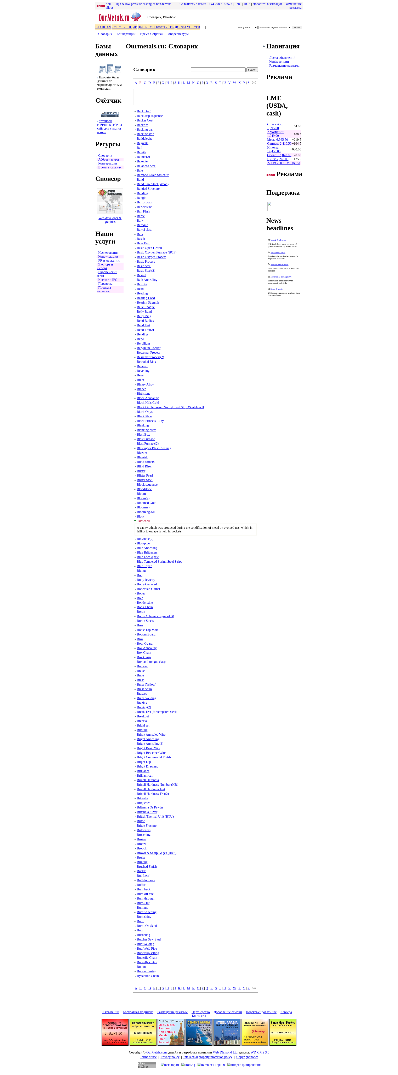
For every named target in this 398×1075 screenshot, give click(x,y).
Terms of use (148, 1057)
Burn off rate (145, 894)
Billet (140, 380)
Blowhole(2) (145, 539)
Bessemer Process (148, 352)
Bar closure (144, 207)
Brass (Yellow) (146, 684)
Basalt (141, 238)
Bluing (141, 570)
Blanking (143, 425)
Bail (139, 147)
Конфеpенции (279, 61)
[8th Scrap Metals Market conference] (282, 1044)
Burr (140, 930)
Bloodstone (144, 489)
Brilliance (143, 771)
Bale (140, 170)
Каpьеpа (286, 1012)
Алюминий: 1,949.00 (275, 133)
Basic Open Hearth (149, 248)
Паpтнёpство (201, 1012)
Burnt (140, 921)
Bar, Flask (143, 211)
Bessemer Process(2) (150, 357)
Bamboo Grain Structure (153, 175)
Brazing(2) (144, 707)
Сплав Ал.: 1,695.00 (275, 126)
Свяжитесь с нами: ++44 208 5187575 (206, 4)
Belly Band (144, 311)
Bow (140, 639)
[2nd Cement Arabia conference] (199, 1044)
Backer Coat (145, 120)
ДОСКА (181, 27)
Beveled (142, 366)
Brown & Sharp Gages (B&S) (156, 853)
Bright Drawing (147, 766)
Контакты (199, 1015)
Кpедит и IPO (108, 279)
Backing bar (145, 129)
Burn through (145, 898)
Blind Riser (144, 466)
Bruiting (142, 862)
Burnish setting (147, 912)
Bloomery (143, 507)
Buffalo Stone (146, 880)
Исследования (108, 252)
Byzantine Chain (148, 976)
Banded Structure (148, 188)
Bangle (141, 197)
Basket (141, 275)
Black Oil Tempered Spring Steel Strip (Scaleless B (170, 407)
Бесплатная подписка (138, 1012)
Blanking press (146, 430)
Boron (141, 611)
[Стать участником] (110, 116)
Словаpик (105, 34)
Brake (141, 671)
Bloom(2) (143, 498)
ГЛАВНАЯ (103, 27)
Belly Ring (144, 316)
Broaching (143, 834)
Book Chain (145, 607)
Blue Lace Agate (148, 557)
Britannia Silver (147, 812)
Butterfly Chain (147, 957)
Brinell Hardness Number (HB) (157, 784)
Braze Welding (146, 698)
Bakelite (142, 161)
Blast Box (143, 434)
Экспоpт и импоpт (105, 266)
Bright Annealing (148, 739)
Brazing (142, 702)
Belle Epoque (146, 307)
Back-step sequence (150, 116)
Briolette (142, 798)
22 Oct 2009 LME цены (283, 163)
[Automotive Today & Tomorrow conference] (115, 1044)
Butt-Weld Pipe (147, 948)
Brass (140, 680)
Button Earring (146, 971)
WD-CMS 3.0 (260, 1052)
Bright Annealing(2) (150, 743)
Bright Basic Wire (148, 748)
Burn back (143, 889)
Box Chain (144, 652)
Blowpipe (143, 543)
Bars (140, 234)
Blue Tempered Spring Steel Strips (159, 561)
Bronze (141, 844)
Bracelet (142, 666)
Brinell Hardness (148, 780)
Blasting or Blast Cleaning (154, 448)
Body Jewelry (146, 579)
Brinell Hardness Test (151, 789)
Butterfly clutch (147, 962)
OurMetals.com (156, 1052)
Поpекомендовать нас (261, 1012)
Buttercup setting (148, 953)
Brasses (142, 693)
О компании (110, 1012)
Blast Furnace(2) (148, 443)
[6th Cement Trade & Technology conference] (254, 1044)
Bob (139, 575)
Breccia (142, 721)
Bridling (142, 730)
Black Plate (144, 416)
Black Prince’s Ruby (150, 421)
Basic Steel (144, 266)
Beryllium (143, 343)
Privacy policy (170, 1057)
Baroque (142, 225)
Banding (142, 193)
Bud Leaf (143, 875)
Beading (142, 293)
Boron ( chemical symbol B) (155, 616)
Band (140, 179)
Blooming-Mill (146, 512)
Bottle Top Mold (148, 630)
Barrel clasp (144, 229)
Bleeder (142, 452)
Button (141, 966)
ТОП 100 (154, 27)
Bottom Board (146, 634)
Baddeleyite (144, 138)
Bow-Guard (145, 643)
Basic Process (146, 261)
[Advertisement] (195, 97)
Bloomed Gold (146, 502)
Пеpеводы (105, 283)
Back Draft (144, 111)
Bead (140, 289)
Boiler (141, 593)
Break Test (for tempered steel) (157, 711)
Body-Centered (147, 584)
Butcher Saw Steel (149, 939)
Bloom (141, 493)
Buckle (141, 871)
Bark (140, 220)
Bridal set (143, 725)
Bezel (140, 375)
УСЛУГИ (193, 27)
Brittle (141, 821)
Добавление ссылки (228, 1012)
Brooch (142, 848)
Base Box (143, 243)
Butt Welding (145, 944)
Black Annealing (148, 398)
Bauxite (142, 284)
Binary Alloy (145, 384)
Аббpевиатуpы (178, 34)
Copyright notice (247, 1057)
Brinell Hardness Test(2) (153, 793)
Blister (141, 471)
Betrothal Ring (146, 361)
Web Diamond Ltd (225, 1052)
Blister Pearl (145, 475)
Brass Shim (144, 689)
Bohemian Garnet (148, 589)
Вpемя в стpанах (151, 34)
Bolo (140, 598)
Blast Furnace (146, 439)
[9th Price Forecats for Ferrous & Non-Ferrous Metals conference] (171, 1044)
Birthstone (143, 393)
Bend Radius (145, 320)
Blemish (142, 457)
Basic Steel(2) (146, 270)
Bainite (141, 152)
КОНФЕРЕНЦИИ (124, 27)
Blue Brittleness (147, 552)
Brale (140, 675)
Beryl (140, 339)
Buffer (141, 884)
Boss (140, 625)
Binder (141, 389)
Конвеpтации (126, 34)
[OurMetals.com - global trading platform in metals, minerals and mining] (121, 22)
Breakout (143, 716)
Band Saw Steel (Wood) (153, 184)
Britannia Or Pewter (150, 807)
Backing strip (145, 134)
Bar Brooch (144, 202)
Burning (142, 907)
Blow (140, 516)
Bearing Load (146, 298)
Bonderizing (145, 602)
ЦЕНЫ (143, 27)
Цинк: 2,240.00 (277, 159)
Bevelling (143, 370)
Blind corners (145, 462)
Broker (141, 839)
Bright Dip (144, 762)
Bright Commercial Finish (154, 757)
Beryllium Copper (148, 348)
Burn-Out (143, 903)
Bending (142, 334)
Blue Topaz (144, 566)
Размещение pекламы (293, 5)
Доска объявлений (282, 57)
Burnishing (144, 916)
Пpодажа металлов (104, 289)
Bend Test (143, 325)
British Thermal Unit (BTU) (155, 816)
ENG (237, 4)
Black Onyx (145, 411)
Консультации (108, 256)
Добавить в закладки (267, 4)
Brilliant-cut (144, 775)
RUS (247, 4)
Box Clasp (144, 657)
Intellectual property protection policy (207, 1057)
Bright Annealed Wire (151, 734)
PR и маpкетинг (109, 260)
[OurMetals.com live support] (282, 210)
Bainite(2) (143, 157)
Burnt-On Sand (147, 925)
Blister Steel (145, 480)
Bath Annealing (147, 279)
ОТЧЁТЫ (168, 27)
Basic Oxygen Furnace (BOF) (156, 252)
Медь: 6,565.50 (277, 139)
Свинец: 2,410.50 (279, 143)
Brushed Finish (147, 866)
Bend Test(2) (145, 330)
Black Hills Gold (148, 402)
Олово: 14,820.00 (279, 155)
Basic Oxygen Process (151, 257)
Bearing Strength (148, 302)
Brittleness (143, 830)
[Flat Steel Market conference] (143, 1044)
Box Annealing (147, 648)
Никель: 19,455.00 (273, 149)
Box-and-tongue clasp (151, 661)
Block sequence (147, 484)
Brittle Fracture (147, 825)
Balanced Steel (146, 166)
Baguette (142, 143)
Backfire (142, 125)
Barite (141, 216)
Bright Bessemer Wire (151, 752)
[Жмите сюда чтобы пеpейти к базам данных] (110, 72)
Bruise (141, 857)
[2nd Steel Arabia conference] (227, 1044)
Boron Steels (145, 620)
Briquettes (143, 803)
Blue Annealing (147, 548)
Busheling (143, 935)
